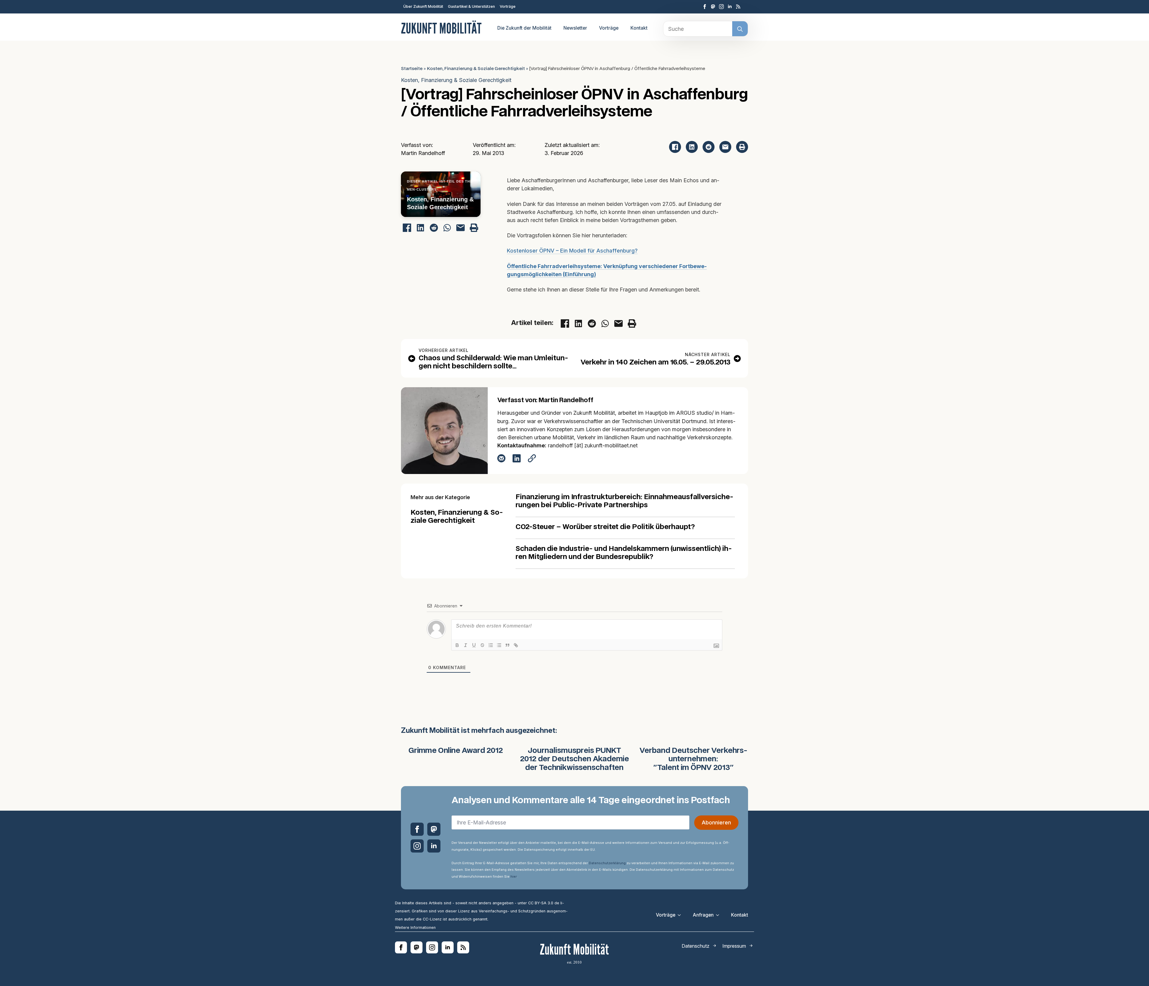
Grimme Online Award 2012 (455, 750)
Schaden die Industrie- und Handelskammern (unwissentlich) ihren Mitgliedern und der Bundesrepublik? (624, 553)
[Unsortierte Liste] (499, 645)
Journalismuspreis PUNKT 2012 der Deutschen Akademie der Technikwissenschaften (574, 759)
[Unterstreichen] (474, 645)
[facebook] (704, 6)
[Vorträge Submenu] (681, 915)
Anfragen (703, 915)
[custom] (713, 6)
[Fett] (457, 645)
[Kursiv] (465, 645)
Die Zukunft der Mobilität (524, 28)
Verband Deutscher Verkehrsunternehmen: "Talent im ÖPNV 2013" (693, 759)
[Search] (740, 29)
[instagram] (721, 6)
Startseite (411, 68)
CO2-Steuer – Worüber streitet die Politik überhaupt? (605, 527)
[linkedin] (729, 6)
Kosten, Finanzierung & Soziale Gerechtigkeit (476, 68)
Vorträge (508, 6)
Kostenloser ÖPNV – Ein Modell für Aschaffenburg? (572, 250)
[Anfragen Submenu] (719, 915)
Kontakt (639, 28)
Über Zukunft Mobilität (423, 6)
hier (513, 876)
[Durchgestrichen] (482, 645)
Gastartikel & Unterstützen (471, 6)
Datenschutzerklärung (607, 863)
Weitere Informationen (415, 927)
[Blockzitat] (507, 645)
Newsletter (575, 28)
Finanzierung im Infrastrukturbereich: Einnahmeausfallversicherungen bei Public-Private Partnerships (624, 501)
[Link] (516, 645)
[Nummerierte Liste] (491, 645)
